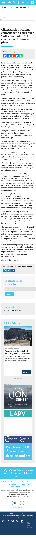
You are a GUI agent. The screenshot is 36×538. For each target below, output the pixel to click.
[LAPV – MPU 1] (18, 422)
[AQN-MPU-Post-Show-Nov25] (18, 397)
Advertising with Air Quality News (18, 496)
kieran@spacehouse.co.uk (18, 494)
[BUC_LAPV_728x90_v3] (17, 21)
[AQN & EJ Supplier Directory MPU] (18, 447)
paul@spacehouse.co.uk (26, 490)
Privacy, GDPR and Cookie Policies (29, 524)
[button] (14, 378)
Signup (9, 294)
